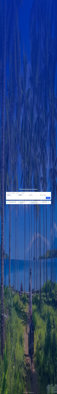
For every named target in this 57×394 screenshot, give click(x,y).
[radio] (9, 193)
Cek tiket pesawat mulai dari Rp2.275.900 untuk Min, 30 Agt (28, 191)
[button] (50, 1)
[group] (12, 195)
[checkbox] (23, 193)
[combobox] (23, 195)
